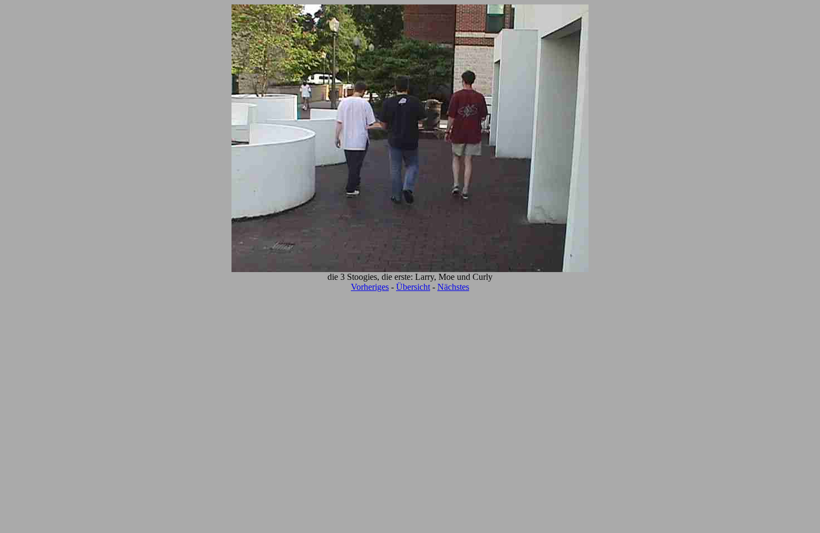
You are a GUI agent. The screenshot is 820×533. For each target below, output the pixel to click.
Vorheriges (370, 287)
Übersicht (413, 287)
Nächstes (453, 287)
